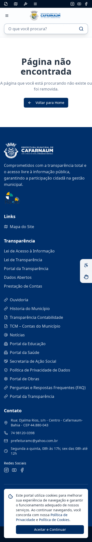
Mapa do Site (22, 226)
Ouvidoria (19, 299)
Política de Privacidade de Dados (40, 370)
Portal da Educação (28, 343)
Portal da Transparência (26, 268)
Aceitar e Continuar (50, 529)
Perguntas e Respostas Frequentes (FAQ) (48, 387)
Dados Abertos (18, 277)
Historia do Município (30, 308)
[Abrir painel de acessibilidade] (86, 265)
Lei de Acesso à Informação (29, 251)
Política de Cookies (53, 519)
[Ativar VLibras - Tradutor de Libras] (86, 277)
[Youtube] (79, 4)
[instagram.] (72, 4)
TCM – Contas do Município (35, 326)
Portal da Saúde (24, 352)
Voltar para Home (50, 102)
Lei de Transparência (23, 259)
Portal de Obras (24, 378)
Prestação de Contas (23, 286)
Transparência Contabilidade (36, 317)
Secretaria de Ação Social (33, 361)
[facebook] (86, 4)
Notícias (17, 335)
